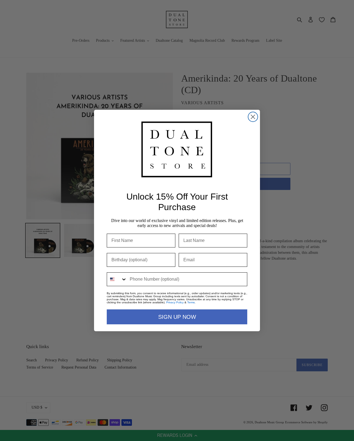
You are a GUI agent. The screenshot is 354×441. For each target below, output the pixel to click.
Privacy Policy (175, 302)
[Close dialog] (253, 117)
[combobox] (117, 279)
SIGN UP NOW (177, 317)
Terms (191, 302)
